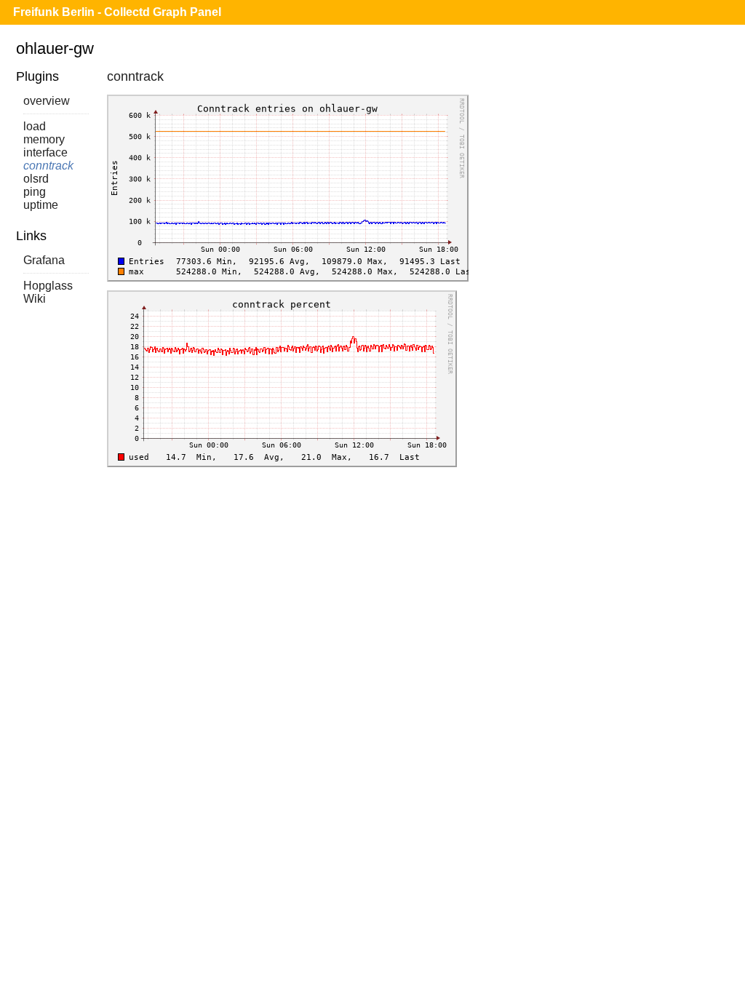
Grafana (44, 260)
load (34, 126)
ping (34, 192)
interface (45, 152)
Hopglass (48, 285)
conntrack (48, 165)
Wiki (34, 299)
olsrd (36, 178)
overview (46, 101)
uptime (40, 205)
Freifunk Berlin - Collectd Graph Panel (117, 12)
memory (44, 139)
